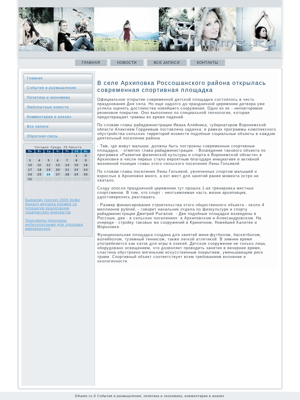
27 (58, 174)
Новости (127, 63)
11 (39, 165)
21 (67, 169)
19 (49, 169)
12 (49, 165)
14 (67, 165)
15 (76, 165)
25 (40, 174)
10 (30, 165)
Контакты (207, 63)
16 (86, 165)
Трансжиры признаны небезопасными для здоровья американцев (54, 224)
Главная (91, 63)
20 (58, 169)
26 (49, 174)
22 (76, 169)
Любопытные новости (48, 107)
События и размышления (51, 88)
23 (86, 169)
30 (86, 174)
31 (30, 179)
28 (67, 174)
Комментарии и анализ (49, 117)
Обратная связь (42, 136)
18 (40, 169)
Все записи (167, 63)
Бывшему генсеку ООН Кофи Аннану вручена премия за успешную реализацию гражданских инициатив (52, 206)
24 (30, 174)
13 (58, 165)
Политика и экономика (48, 97)
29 (76, 174)
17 (30, 169)
